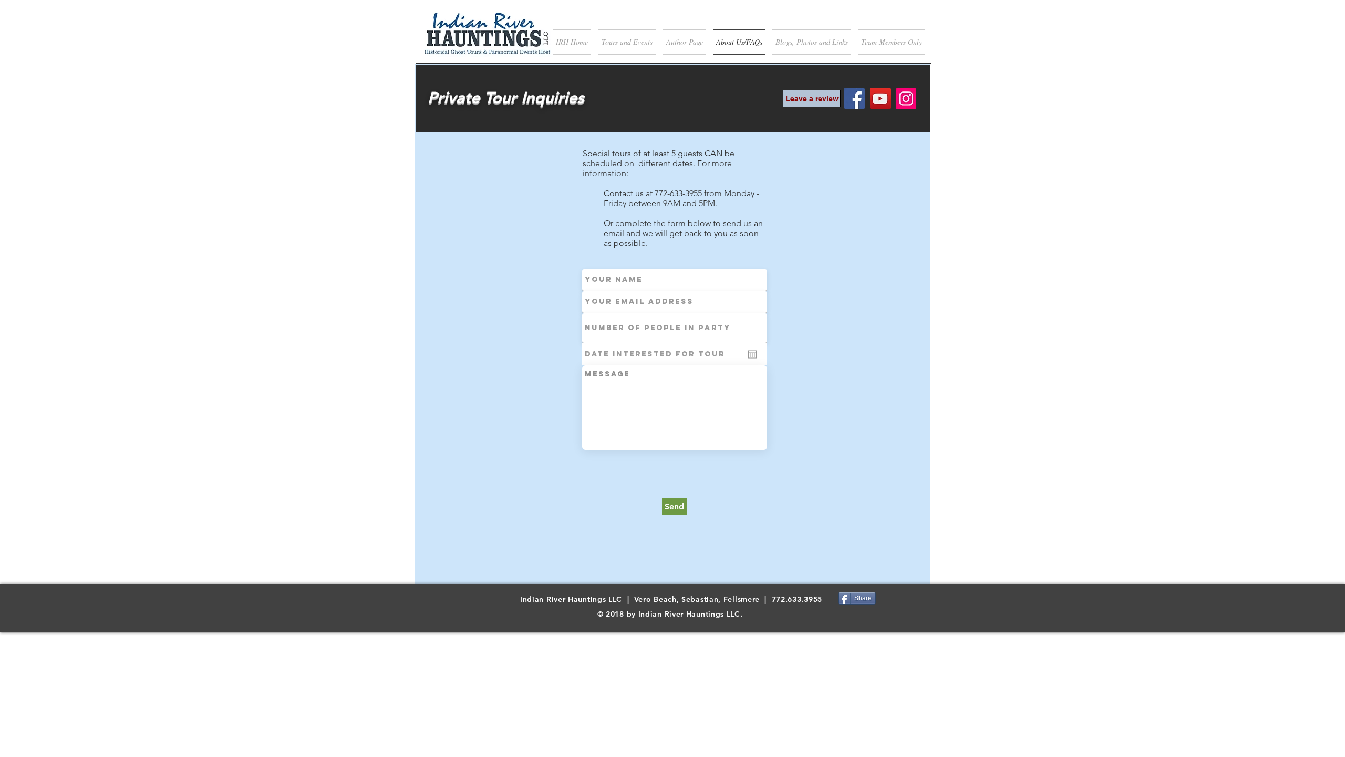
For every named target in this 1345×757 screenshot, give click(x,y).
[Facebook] (854, 98)
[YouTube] (880, 98)
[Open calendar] (752, 354)
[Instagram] (906, 98)
